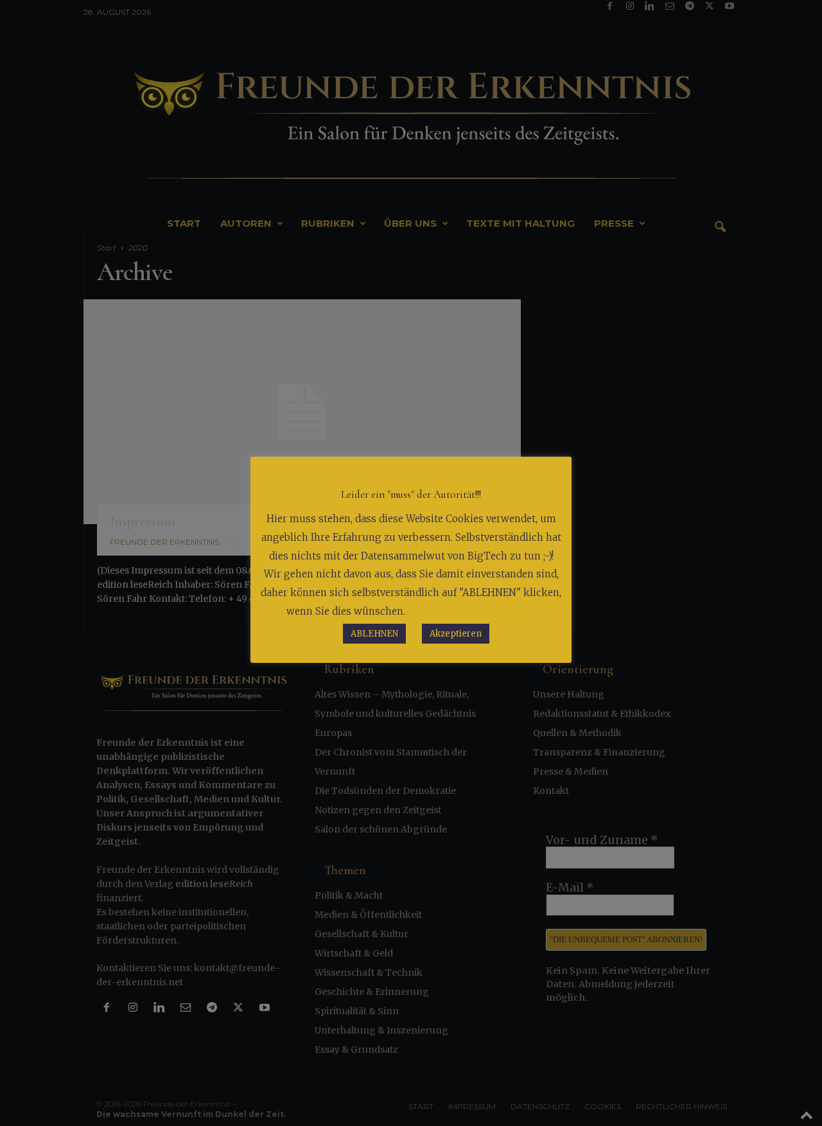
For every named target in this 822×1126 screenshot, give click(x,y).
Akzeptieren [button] (456, 633)
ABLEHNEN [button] (374, 633)
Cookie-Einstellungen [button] (470, 611)
